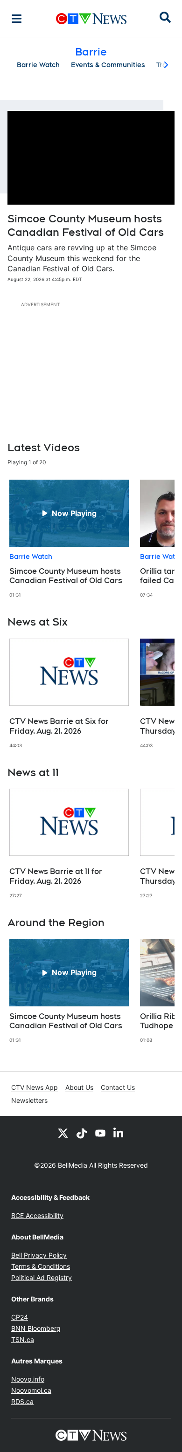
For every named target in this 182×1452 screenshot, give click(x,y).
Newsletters (29, 1100)
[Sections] (16, 18)
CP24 (19, 1317)
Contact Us (118, 1087)
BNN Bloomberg (36, 1328)
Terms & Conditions (40, 1266)
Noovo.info (27, 1379)
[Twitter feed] (63, 1132)
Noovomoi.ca (31, 1390)
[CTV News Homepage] (91, 18)
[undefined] (69, 539)
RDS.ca (22, 1401)
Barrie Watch (38, 65)
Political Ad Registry (41, 1277)
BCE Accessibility (37, 1215)
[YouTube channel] (100, 1132)
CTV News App (34, 1087)
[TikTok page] (81, 1132)
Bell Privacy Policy (39, 1255)
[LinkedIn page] (119, 1132)
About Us (79, 1087)
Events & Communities (108, 65)
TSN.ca (22, 1339)
